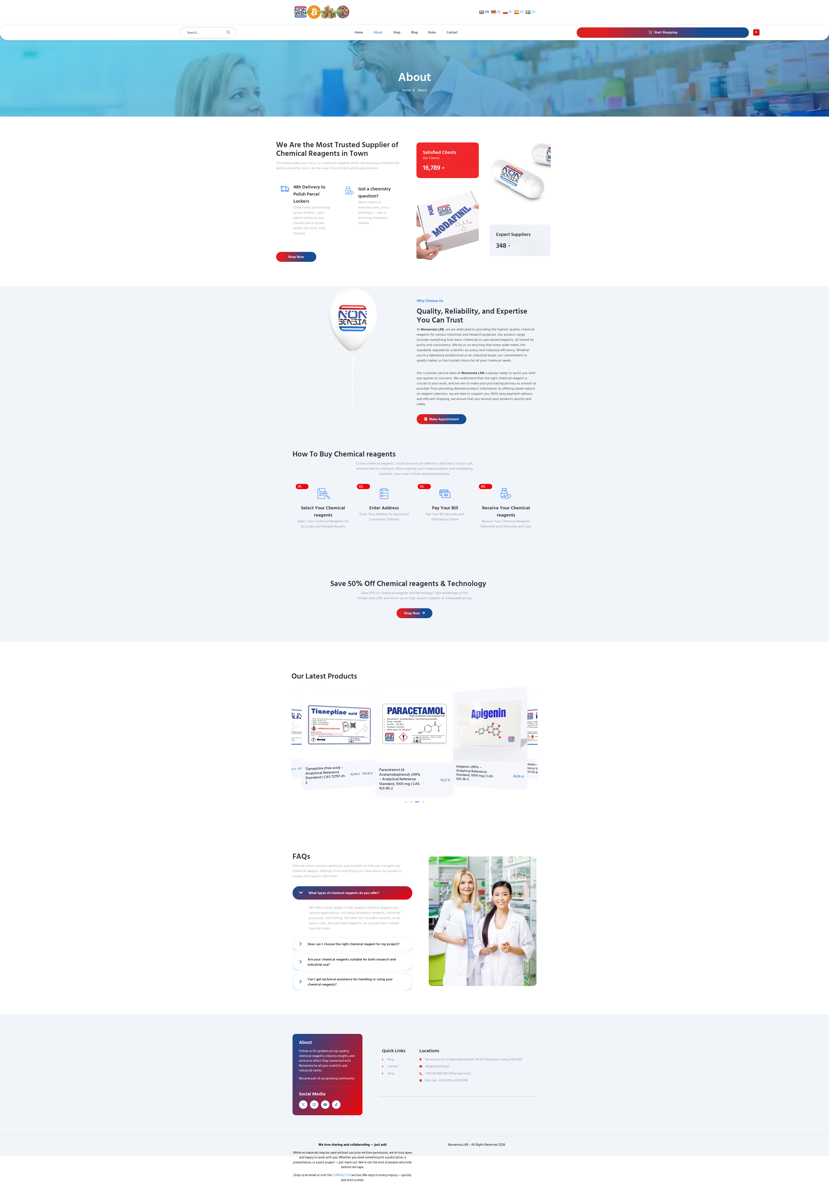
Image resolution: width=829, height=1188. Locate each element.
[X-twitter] (303, 1104)
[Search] (228, 32)
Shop (396, 32)
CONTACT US (341, 1175)
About (378, 32)
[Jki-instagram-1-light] (314, 1104)
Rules (432, 32)
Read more (370, 231)
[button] (406, 801)
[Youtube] (325, 1104)
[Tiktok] (336, 1104)
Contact (452, 32)
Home (359, 32)
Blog (414, 32)
